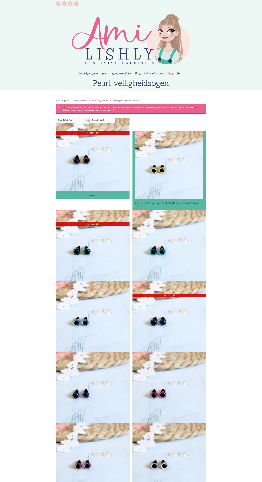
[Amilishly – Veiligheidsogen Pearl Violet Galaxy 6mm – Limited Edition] (92, 389)
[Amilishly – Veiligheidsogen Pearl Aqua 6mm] (169, 246)
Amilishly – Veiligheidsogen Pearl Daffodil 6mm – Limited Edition (166, 203)
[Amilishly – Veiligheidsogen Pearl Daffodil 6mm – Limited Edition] (169, 165)
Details (93, 196)
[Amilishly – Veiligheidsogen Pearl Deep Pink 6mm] (169, 389)
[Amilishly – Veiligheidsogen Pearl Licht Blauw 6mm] (92, 317)
